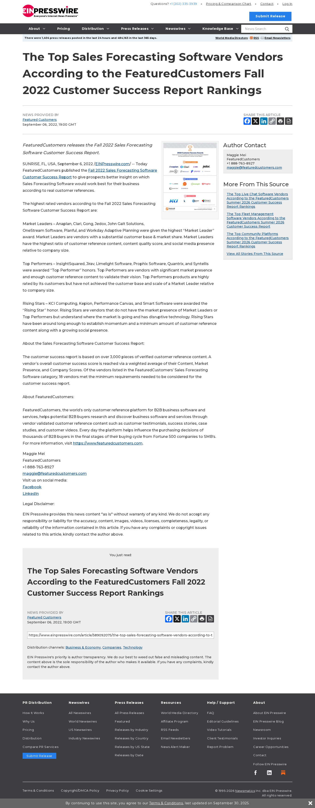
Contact (266, 4)
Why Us (29, 721)
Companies (111, 647)
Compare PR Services (40, 747)
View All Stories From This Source (255, 254)
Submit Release (270, 16)
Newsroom (262, 730)
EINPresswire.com (112, 164)
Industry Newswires (84, 738)
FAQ (210, 713)
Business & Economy (83, 647)
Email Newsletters (277, 38)
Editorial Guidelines (223, 721)
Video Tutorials (219, 730)
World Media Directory (231, 38)
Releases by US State (132, 747)
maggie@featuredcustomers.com (55, 473)
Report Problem (220, 747)
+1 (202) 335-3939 (183, 4)
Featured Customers (40, 120)
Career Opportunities (270, 747)
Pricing (228, 4)
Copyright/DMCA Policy (80, 790)
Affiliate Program (174, 721)
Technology (133, 647)
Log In (287, 4)
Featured (122, 721)
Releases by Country (131, 738)
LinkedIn (31, 493)
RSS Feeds (170, 730)
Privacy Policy (117, 790)
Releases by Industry (131, 730)
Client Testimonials (222, 738)
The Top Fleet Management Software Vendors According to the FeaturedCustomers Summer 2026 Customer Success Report (256, 220)
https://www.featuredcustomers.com (108, 443)
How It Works (33, 713)
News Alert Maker (175, 747)
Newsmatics (245, 791)
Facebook (32, 487)
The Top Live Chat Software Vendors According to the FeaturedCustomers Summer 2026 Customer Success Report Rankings (258, 200)
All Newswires (80, 713)
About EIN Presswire (269, 713)
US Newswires (80, 730)
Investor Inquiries (267, 738)
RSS (256, 38)
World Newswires (83, 721)
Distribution (32, 738)
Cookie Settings (149, 790)
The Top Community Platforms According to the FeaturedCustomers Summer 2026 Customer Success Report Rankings (258, 240)
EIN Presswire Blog (268, 721)
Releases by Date (129, 755)
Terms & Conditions (38, 790)
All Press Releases (129, 713)
